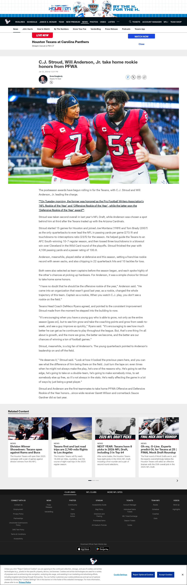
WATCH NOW (141, 36)
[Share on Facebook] (128, 79)
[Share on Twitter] (133, 79)
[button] (90, 480)
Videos (176, 500)
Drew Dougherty (56, 76)
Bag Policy (99, 509)
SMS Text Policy (18, 529)
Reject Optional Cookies (143, 574)
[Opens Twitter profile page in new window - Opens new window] (51, 82)
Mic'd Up (176, 505)
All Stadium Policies (99, 525)
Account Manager (129, 505)
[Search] (130, 21)
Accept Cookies (165, 574)
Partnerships (18, 518)
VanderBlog (49, 512)
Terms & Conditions (18, 534)
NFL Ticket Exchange (129, 516)
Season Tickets (129, 520)
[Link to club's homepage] (7, 21)
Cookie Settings (120, 574)
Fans (72, 509)
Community (72, 505)
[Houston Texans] (93, 561)
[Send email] (139, 79)
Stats (155, 518)
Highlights (176, 509)
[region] (93, 575)
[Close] (141, 43)
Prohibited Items (99, 520)
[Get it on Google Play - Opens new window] (102, 550)
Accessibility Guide (99, 505)
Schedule (155, 509)
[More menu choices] (118, 22)
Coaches (155, 514)
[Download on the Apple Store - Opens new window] (84, 549)
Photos (72, 500)
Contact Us (18, 505)
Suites (129, 525)
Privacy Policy (18, 514)
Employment (18, 509)
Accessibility (18, 539)
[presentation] (178, 481)
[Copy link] (144, 77)
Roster (155, 505)
